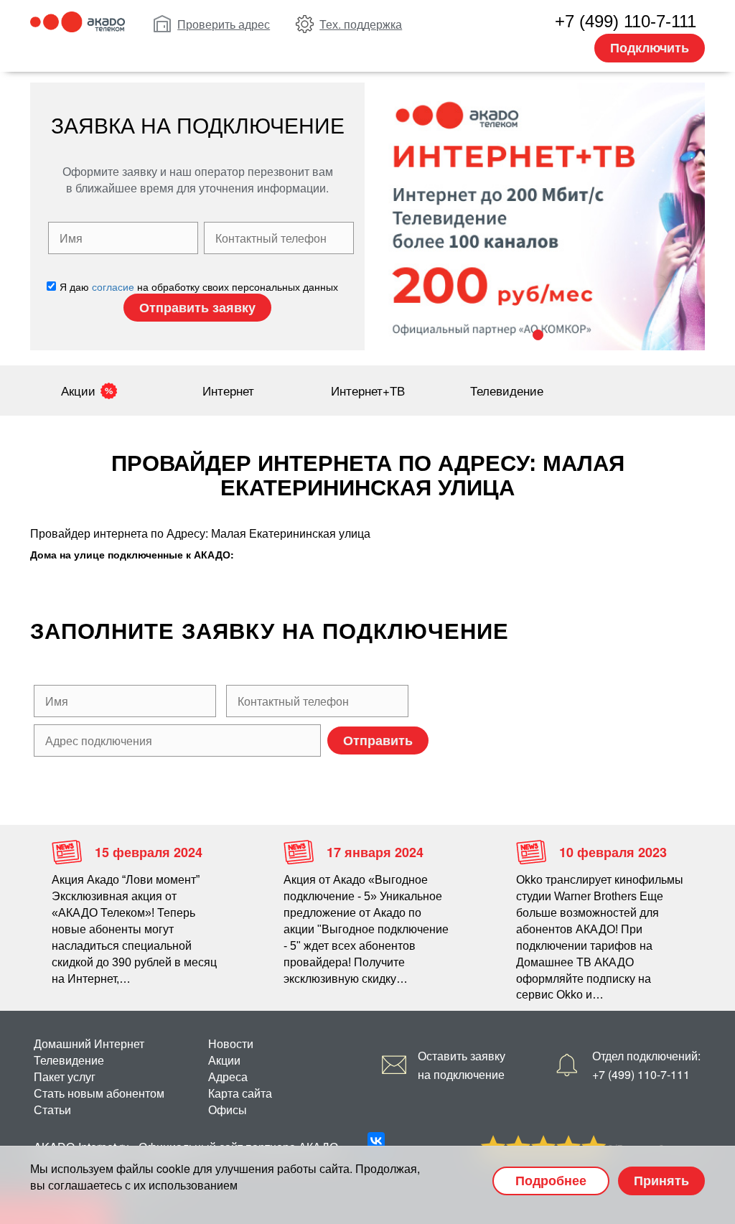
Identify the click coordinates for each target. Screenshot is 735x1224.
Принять (661, 1180)
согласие (113, 286)
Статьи (52, 1109)
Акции (78, 390)
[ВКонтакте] (376, 1140)
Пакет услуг (64, 1076)
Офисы (227, 1109)
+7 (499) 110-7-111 (625, 21)
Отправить (378, 740)
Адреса (228, 1076)
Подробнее (550, 1180)
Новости (230, 1043)
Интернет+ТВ (368, 390)
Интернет (228, 390)
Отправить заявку (197, 307)
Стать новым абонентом (99, 1093)
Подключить (649, 47)
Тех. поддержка (360, 24)
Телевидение (506, 390)
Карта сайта (240, 1093)
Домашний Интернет (89, 1043)
